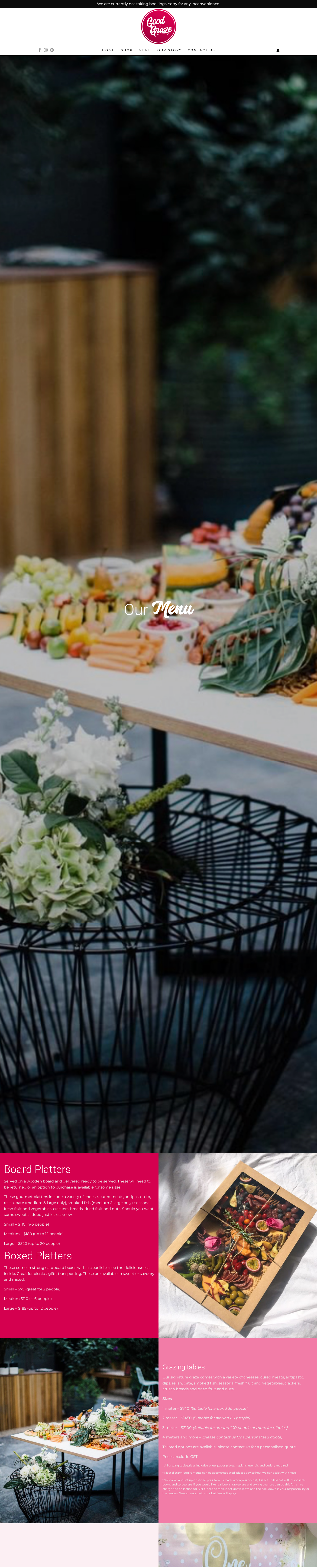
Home (108, 50)
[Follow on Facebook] (40, 50)
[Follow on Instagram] (46, 50)
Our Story (169, 50)
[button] (278, 50)
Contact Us (201, 50)
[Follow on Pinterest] (52, 50)
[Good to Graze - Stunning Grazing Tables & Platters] (158, 26)
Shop (127, 50)
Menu (145, 50)
